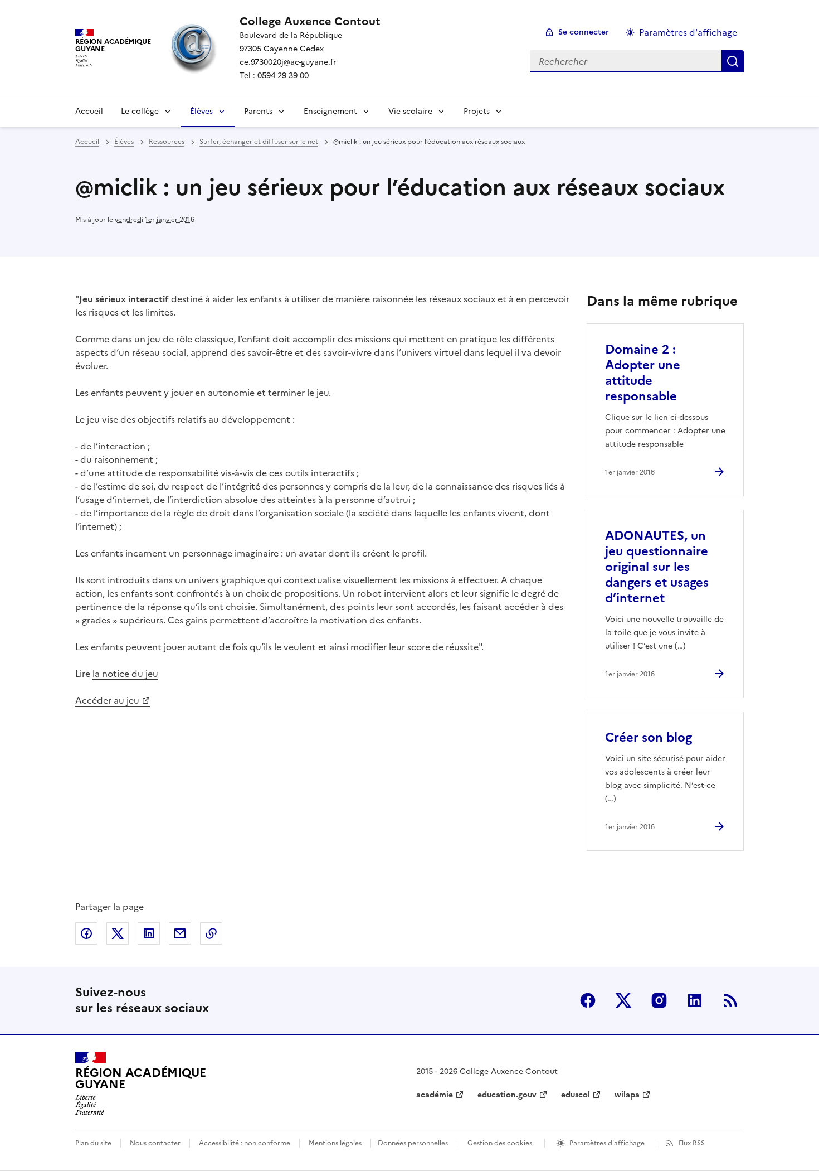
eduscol (575, 1095)
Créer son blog (648, 737)
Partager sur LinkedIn (149, 933)
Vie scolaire (410, 111)
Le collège (140, 111)
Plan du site (93, 1143)
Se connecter (583, 32)
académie (434, 1095)
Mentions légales (335, 1143)
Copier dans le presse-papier (211, 933)
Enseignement (330, 111)
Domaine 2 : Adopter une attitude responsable (642, 372)
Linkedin (694, 1000)
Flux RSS (692, 1143)
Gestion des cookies (499, 1143)
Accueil (89, 111)
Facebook (587, 1000)
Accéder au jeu (107, 700)
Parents (258, 111)
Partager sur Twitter (117, 933)
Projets (477, 111)
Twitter (623, 1000)
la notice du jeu (125, 673)
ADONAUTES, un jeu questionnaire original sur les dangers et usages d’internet (657, 566)
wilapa (627, 1095)
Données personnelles (413, 1143)
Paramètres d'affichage (688, 32)
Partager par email (180, 933)
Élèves (201, 111)
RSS (730, 1000)
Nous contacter (155, 1143)
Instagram (659, 1000)
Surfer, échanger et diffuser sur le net (258, 142)
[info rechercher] (733, 61)
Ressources (166, 142)
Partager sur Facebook (86, 933)
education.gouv (507, 1095)
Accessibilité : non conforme (244, 1143)
